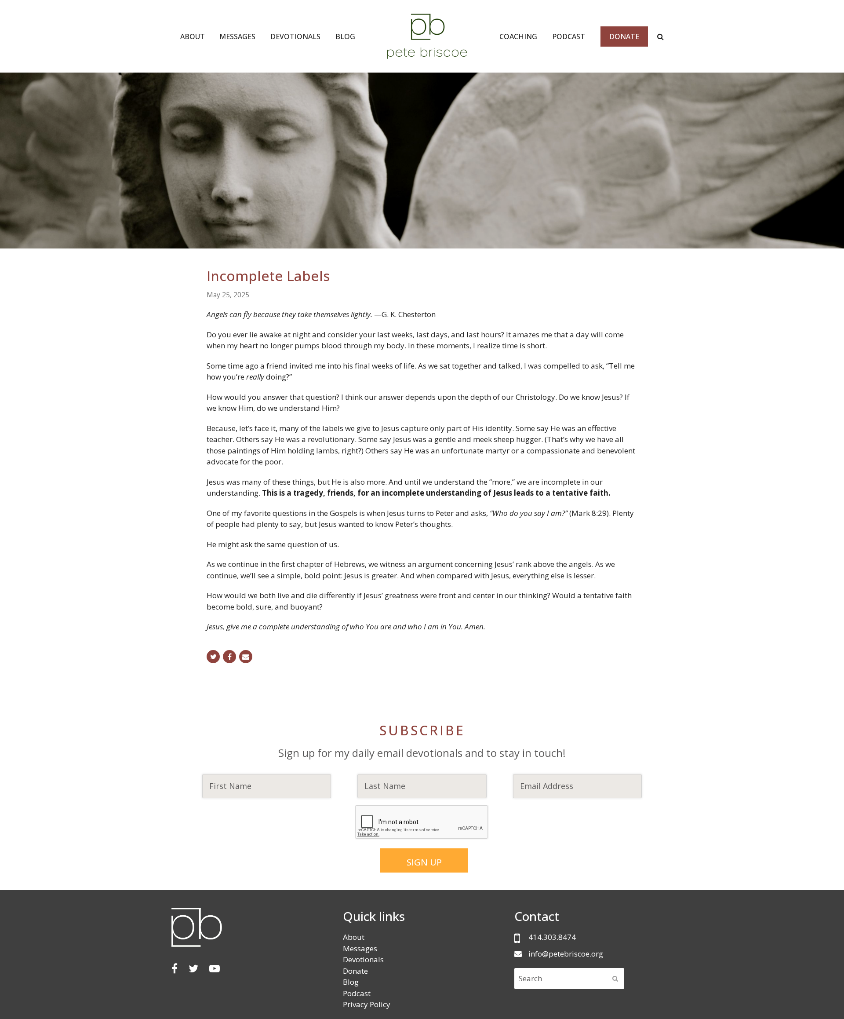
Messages (360, 948)
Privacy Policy (366, 1004)
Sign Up (424, 862)
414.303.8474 (552, 937)
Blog (351, 982)
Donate (355, 971)
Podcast (357, 993)
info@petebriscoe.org (565, 954)
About (353, 937)
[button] (213, 656)
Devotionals (363, 959)
